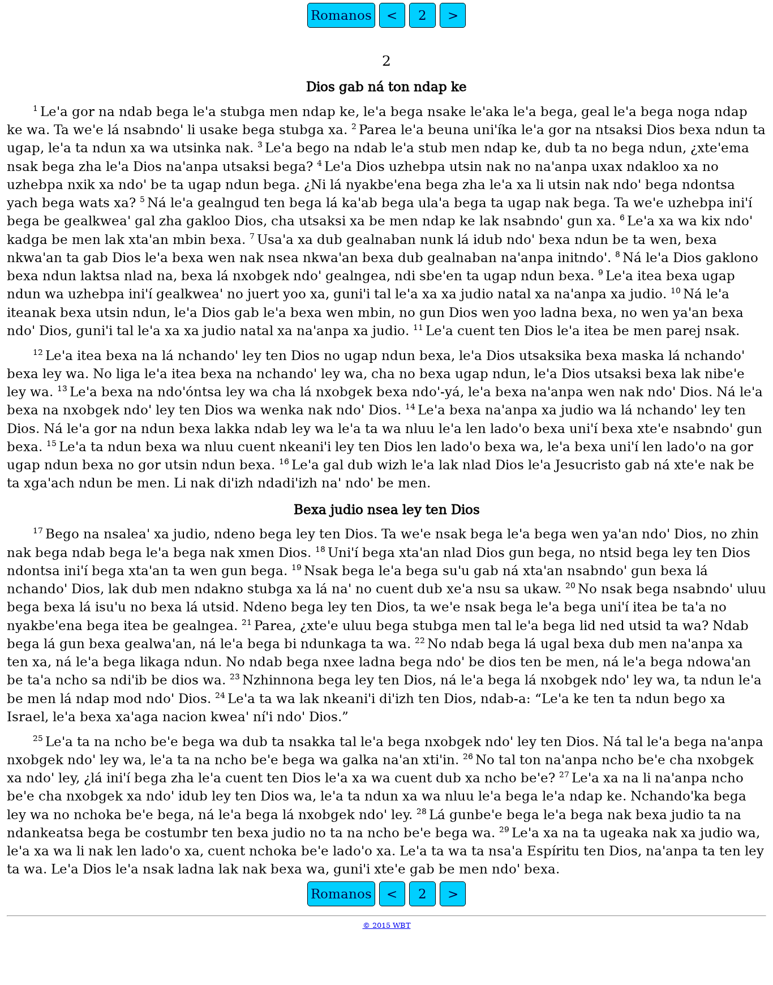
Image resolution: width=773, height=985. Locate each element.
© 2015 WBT (387, 925)
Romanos (341, 15)
